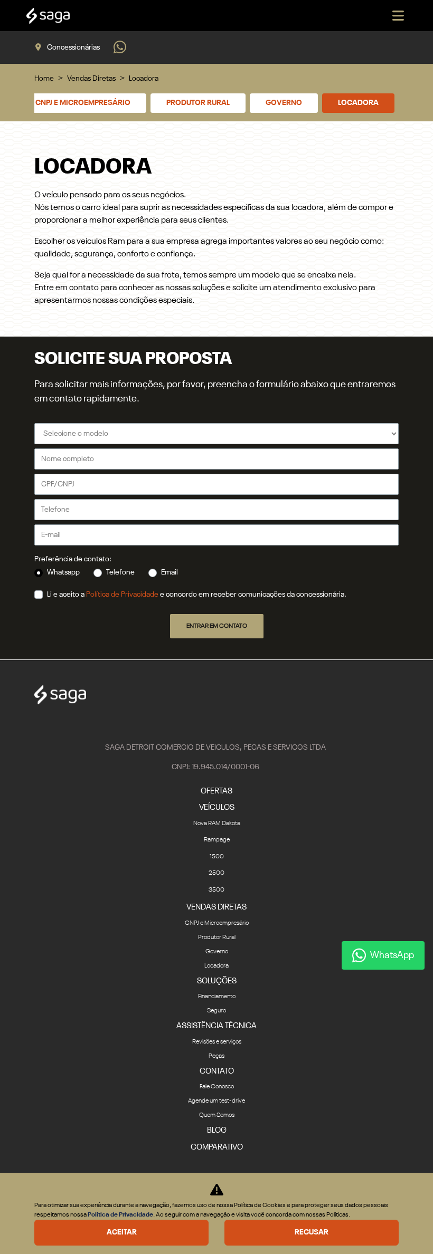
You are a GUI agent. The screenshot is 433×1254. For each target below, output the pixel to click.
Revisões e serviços (216, 1042)
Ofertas (216, 791)
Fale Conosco (217, 1087)
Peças (216, 1056)
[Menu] (398, 15)
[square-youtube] (216, 723)
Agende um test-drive (216, 1101)
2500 (216, 873)
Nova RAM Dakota (216, 823)
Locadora (358, 103)
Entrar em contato (216, 626)
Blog (217, 1130)
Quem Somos (216, 1115)
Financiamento (217, 996)
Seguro (216, 1011)
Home (44, 78)
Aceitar (122, 1232)
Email (169, 572)
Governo (284, 103)
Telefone (120, 572)
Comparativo (217, 1147)
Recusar (311, 1232)
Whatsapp (63, 572)
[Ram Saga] (48, 16)
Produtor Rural (198, 103)
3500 (216, 890)
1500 (217, 857)
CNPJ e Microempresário (82, 103)
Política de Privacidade (122, 594)
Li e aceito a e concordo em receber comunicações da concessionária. (196, 594)
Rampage (217, 840)
